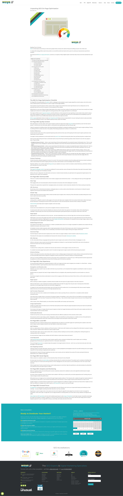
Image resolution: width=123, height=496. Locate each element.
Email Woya (24, 482)
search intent (58, 136)
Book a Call (118, 2)
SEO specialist (57, 383)
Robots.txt (37, 78)
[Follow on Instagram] (23, 485)
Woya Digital (33, 396)
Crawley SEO (43, 475)
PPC (85, 2)
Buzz (105, 2)
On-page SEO (33, 387)
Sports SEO (58, 475)
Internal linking (33, 203)
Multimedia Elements (39, 87)
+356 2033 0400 (53, 469)
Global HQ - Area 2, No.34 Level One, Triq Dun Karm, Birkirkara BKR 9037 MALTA (28, 475)
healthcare (43, 418)
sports (49, 418)
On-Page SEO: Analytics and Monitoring (40, 94)
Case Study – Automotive (75, 480)
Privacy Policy (73, 477)
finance (39, 418)
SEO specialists (41, 396)
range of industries (68, 396)
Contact (112, 2)
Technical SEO (44, 176)
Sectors (100, 2)
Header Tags (37, 70)
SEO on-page (33, 118)
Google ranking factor (58, 219)
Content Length (38, 65)
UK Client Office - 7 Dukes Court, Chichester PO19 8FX (27, 478)
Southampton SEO (44, 478)
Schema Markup (38, 79)
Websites (58, 478)
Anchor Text (37, 72)
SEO (81, 2)
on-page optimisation (45, 54)
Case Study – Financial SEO (75, 481)
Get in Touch (73, 476)
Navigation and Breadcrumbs (40, 82)
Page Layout (37, 83)
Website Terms (73, 479)
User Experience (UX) (53, 118)
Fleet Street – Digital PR (45, 481)
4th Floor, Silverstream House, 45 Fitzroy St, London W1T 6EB (27, 480)
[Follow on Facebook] (21, 485)
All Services (94, 2)
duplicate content (84, 233)
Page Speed (37, 73)
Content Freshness (38, 64)
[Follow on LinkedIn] (25, 485)
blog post (51, 163)
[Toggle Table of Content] (47, 59)
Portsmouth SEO (44, 477)
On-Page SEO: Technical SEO (38, 66)
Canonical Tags (38, 76)
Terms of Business (73, 478)
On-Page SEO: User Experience (39, 81)
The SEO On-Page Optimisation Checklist (40, 60)
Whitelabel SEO (59, 476)
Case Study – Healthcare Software (76, 483)
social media (46, 360)
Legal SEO (58, 477)
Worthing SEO (44, 479)
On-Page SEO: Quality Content (38, 61)
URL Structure (37, 69)
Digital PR (89, 2)
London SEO (43, 476)
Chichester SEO (44, 474)
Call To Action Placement (39, 84)
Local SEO (58, 479)
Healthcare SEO (59, 474)
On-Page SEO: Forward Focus (38, 96)
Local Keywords (38, 91)
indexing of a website (71, 235)
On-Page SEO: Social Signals (37, 93)
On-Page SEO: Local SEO (37, 88)
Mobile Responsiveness (39, 75)
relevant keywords (37, 339)
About (108, 2)
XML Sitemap (37, 77)
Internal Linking (38, 71)
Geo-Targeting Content (39, 92)
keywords (71, 123)
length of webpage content (38, 169)
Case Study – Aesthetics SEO (75, 484)
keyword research (46, 113)
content (47, 102)
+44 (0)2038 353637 (66, 469)
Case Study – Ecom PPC (74, 482)
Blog (71, 475)
